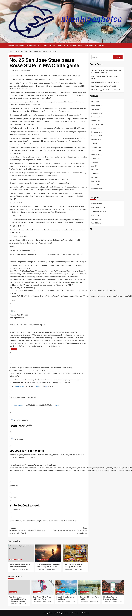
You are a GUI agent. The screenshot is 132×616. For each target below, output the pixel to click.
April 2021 (94, 173)
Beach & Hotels (49, 45)
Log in (41, 325)
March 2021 (95, 177)
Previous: (27, 530)
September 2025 (97, 124)
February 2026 (96, 105)
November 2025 (96, 117)
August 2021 (95, 158)
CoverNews (76, 613)
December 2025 (96, 113)
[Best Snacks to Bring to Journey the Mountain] (75, 553)
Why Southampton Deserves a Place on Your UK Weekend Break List (106, 71)
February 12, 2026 (23, 569)
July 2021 (94, 162)
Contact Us (99, 45)
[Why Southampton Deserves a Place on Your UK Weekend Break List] (19, 587)
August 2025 (95, 128)
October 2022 (96, 147)
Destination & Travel (33, 45)
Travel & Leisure (76, 45)
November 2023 (96, 136)
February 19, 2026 (47, 601)
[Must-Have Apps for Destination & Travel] (113, 587)
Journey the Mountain (16, 45)
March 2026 (95, 102)
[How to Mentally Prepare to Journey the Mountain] (21, 553)
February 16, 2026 (94, 601)
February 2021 (96, 181)
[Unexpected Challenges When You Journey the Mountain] (48, 553)
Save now (15, 509)
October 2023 (96, 139)
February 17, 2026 (70, 601)
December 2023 (96, 132)
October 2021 (96, 151)
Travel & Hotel (62, 45)
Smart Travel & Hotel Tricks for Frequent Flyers (105, 77)
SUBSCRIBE (16, 325)
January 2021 (95, 185)
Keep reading (19, 386)
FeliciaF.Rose (14, 70)
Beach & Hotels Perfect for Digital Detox (105, 82)
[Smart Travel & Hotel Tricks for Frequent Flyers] (43, 587)
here (57, 346)
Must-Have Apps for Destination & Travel (105, 90)
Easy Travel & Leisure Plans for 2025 (103, 86)
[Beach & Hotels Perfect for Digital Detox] (66, 587)
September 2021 (97, 154)
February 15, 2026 (117, 601)
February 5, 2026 (78, 569)
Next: (70, 530)
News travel (88, 45)
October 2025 (96, 121)
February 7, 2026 (50, 569)
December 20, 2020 (25, 70)
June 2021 (94, 166)
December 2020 (96, 188)
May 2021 (94, 170)
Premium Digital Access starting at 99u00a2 (18, 316)
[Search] (123, 46)
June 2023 (94, 143)
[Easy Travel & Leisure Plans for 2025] (89, 587)
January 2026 (95, 109)
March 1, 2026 (22, 603)
